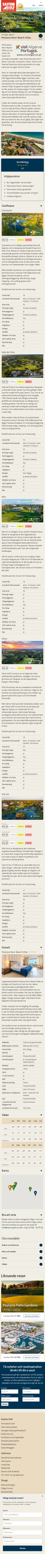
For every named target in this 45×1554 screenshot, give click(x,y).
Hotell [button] (6, 947)
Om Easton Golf (8, 1423)
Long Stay (5, 1464)
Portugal (4, 35)
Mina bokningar (8, 1485)
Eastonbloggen (7, 1447)
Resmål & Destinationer (11, 1457)
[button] (9, 26)
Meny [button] (40, 39)
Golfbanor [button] (8, 205)
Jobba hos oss (7, 1434)
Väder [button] (5, 1114)
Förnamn (26, 1388)
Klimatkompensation (10, 1441)
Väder (4, 1264)
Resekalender (7, 1492)
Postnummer (28, 1396)
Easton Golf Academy (10, 1471)
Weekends (5, 1468)
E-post (4, 1388)
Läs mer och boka (32, 1316)
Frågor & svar (7, 1488)
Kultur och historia (10, 1245)
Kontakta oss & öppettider (12, 1437)
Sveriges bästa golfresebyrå (13, 1430)
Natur (4, 1258)
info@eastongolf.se (10, 1227)
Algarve (11, 35)
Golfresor (6, 1453)
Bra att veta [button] (9, 1214)
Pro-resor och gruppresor (12, 1475)
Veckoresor (6, 1461)
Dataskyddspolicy (8, 1444)
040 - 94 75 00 (37, 1227)
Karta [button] (5, 1170)
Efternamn (5, 1396)
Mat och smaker (9, 1251)
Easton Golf (7, 1419)
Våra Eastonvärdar (9, 1427)
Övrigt (4, 1480)
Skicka (5, 1404)
